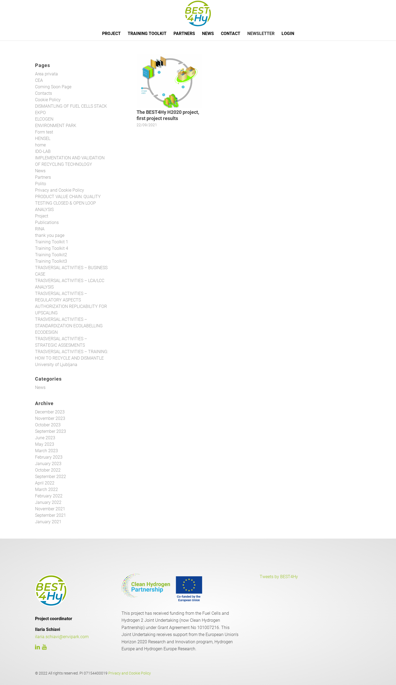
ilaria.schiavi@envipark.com (62, 636)
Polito (40, 183)
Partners (43, 177)
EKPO (40, 112)
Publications (47, 222)
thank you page (49, 235)
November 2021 (50, 508)
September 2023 (50, 431)
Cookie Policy (48, 99)
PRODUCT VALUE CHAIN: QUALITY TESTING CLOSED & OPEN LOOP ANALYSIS (68, 203)
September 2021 (50, 515)
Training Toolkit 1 (51, 241)
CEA (39, 80)
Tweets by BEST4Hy (279, 576)
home (40, 144)
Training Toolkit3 (51, 261)
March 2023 (46, 450)
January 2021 (48, 521)
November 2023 (50, 418)
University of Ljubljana (56, 364)
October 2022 (48, 470)
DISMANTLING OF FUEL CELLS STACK (71, 106)
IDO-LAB (43, 151)
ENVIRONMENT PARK (55, 125)
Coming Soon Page (53, 86)
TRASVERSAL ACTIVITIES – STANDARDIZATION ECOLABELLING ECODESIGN (69, 326)
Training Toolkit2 (51, 254)
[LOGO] (198, 13)
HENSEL (42, 138)
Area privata (46, 73)
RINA (39, 228)
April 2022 (44, 483)
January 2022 (48, 502)
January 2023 (48, 463)
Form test (44, 132)
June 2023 (45, 437)
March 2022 (46, 489)
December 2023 (50, 411)
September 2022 (50, 476)
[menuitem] (111, 33)
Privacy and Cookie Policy (59, 190)
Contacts (43, 93)
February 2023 (48, 457)
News (40, 170)
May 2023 (44, 444)
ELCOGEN (44, 119)
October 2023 (48, 424)
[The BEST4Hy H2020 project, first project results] (169, 81)
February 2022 (48, 495)
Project (41, 216)
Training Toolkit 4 (51, 248)
